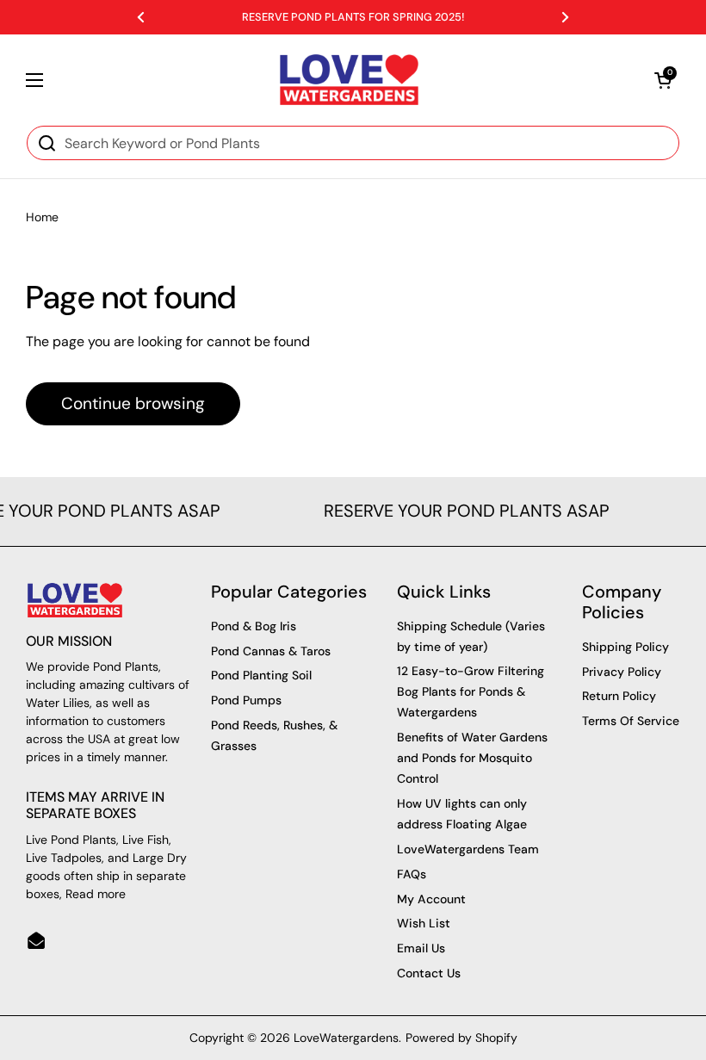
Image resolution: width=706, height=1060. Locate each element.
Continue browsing (133, 403)
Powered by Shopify (461, 1037)
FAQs (411, 874)
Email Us (421, 948)
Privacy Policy (621, 671)
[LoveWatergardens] (349, 80)
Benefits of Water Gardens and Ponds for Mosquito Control (472, 757)
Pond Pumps (246, 700)
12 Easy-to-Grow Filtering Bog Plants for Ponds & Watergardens (470, 691)
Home (42, 217)
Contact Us (429, 973)
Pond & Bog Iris (253, 626)
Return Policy (619, 696)
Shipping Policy (625, 646)
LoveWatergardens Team (468, 849)
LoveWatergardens (346, 1037)
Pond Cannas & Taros (271, 651)
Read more (95, 894)
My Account (431, 899)
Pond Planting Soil (261, 675)
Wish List (423, 923)
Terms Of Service (630, 720)
